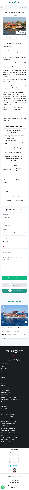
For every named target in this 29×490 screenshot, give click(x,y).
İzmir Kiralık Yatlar (11, 7)
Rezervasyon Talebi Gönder (14, 277)
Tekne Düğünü (4, 395)
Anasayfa (3, 366)
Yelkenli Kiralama (5, 388)
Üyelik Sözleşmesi (14, 487)
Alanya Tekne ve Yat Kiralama (8, 430)
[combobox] (4, 247)
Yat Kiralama (4, 408)
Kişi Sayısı (4, 229)
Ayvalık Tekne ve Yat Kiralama (8, 441)
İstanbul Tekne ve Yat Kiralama (8, 397)
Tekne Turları (4, 385)
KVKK (14, 484)
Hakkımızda (4, 368)
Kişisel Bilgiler (5, 238)
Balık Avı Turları (6, 7)
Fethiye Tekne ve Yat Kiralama (8, 423)
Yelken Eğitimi (4, 401)
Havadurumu (4, 373)
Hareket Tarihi (5, 214)
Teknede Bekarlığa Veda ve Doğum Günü (10, 399)
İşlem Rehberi (14, 480)
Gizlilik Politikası (14, 482)
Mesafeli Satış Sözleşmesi (14, 485)
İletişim (3, 377)
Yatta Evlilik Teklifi (5, 392)
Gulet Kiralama (4, 404)
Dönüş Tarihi (4, 222)
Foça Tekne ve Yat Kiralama (7, 439)
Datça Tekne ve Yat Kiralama (8, 428)
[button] (26, 322)
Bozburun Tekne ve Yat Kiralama (9, 437)
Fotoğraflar (22, 32)
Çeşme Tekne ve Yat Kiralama (8, 435)
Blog (2, 375)
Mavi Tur (3, 383)
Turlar (2, 370)
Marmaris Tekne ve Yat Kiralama (8, 416)
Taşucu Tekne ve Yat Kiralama (8, 432)
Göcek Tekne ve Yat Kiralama (8, 414)
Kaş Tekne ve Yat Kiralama (7, 426)
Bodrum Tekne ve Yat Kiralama (8, 419)
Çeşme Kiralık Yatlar (18, 7)
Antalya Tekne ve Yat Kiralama (8, 421)
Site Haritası (15, 479)
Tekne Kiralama (5, 406)
